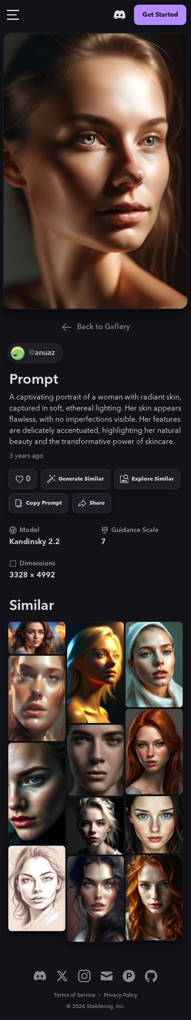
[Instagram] (84, 976)
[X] (62, 976)
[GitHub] (151, 976)
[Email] (107, 976)
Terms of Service (75, 995)
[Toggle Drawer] (13, 15)
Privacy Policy (120, 995)
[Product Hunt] (129, 976)
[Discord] (119, 14)
